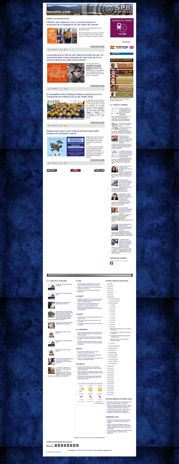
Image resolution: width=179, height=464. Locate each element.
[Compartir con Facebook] (65, 50)
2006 (108, 394)
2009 (108, 388)
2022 (108, 292)
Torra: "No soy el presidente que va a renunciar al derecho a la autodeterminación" (90, 359)
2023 (108, 290)
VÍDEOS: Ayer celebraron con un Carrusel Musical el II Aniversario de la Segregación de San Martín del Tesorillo (72, 23)
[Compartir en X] (63, 50)
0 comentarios (54, 49)
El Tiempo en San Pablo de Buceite (90, 383)
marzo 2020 (112, 359)
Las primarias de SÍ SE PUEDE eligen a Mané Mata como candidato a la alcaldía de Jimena (125, 196)
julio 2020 (111, 350)
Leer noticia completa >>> (97, 46)
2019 (108, 366)
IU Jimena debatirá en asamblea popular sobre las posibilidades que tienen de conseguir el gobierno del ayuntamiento (125, 112)
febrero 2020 (112, 361)
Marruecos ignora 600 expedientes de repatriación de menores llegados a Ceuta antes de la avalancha (90, 308)
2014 (108, 377)
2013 (108, 379)
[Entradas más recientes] (52, 170)
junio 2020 (111, 352)
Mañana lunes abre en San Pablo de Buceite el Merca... (119, 340)
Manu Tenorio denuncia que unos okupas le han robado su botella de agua (119, 402)
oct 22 (111, 313)
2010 (108, 385)
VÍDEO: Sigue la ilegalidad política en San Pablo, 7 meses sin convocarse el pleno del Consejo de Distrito (64, 360)
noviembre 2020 (113, 301)
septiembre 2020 (113, 346)
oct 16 (111, 320)
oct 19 (111, 318)
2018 (108, 368)
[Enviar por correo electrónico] (59, 50)
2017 (108, 370)
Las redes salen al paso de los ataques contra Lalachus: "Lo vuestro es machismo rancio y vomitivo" (118, 421)
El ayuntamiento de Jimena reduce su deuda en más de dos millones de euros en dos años (125, 182)
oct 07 (111, 324)
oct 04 (111, 327)
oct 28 (111, 305)
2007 (108, 392)
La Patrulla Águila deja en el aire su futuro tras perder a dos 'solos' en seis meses (89, 355)
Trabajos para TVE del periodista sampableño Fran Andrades (64, 323)
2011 (108, 383)
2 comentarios (54, 125)
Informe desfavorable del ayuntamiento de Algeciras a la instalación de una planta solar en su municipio (125, 227)
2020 (108, 297)
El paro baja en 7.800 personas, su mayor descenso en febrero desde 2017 (88, 352)
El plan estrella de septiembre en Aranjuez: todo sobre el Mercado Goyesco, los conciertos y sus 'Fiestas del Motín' (90, 334)
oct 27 (111, 307)
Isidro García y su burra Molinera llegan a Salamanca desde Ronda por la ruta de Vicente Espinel (64, 313)
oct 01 (111, 343)
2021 (108, 294)
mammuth (86, 437)
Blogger (103, 437)
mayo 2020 (112, 354)
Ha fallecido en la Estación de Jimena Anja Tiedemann (63, 303)
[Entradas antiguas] (99, 170)
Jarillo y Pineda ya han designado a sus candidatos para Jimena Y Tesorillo (125, 168)
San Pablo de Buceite (115, 260)
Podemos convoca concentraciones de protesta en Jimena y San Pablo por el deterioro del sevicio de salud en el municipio (125, 139)
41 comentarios (54, 88)
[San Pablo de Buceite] (111, 264)
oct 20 (111, 316)
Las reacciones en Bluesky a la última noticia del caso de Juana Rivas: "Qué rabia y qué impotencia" (119, 432)
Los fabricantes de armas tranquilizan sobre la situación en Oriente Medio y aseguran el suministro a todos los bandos (119, 411)
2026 (108, 284)
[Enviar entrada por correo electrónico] (48, 49)
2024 (108, 288)
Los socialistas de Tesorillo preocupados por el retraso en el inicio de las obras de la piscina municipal (125, 210)
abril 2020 (111, 357)
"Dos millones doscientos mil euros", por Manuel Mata (125, 125)
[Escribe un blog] (61, 50)
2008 (108, 390)
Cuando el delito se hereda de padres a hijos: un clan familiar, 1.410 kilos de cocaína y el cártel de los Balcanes (90, 343)
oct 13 (111, 322)
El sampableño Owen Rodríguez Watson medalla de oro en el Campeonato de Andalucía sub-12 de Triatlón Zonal (74, 95)
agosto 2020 (112, 348)
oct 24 (111, 309)
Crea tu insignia (123, 260)
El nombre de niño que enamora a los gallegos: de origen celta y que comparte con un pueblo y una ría (90, 338)
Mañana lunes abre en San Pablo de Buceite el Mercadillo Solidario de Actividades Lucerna (73, 132)
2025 (108, 286)
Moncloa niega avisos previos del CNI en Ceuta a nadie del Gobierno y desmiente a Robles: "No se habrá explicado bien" (90, 373)
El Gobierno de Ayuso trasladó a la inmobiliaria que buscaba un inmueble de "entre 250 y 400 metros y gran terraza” (89, 378)
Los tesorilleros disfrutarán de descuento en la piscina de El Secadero (63, 369)
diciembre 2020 (113, 299)
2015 (108, 375)
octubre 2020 (112, 303)
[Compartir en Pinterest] (66, 50)
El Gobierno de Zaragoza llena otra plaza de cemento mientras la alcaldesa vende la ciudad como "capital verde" (89, 368)
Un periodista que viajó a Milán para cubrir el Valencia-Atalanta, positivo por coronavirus (89, 284)
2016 (108, 372)
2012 (108, 381)
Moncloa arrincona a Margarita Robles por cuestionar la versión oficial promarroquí (88, 304)
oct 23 (111, 311)
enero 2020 (112, 363)
